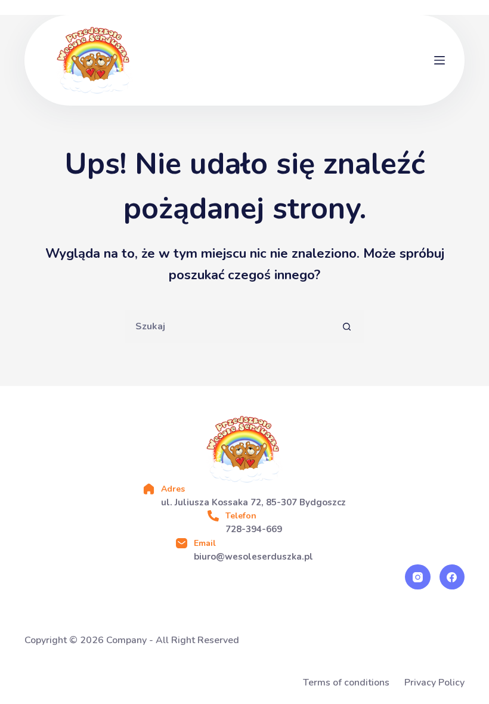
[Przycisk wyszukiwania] (347, 326)
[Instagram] (418, 577)
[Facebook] (452, 577)
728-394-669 (253, 529)
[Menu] (439, 60)
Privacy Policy (434, 683)
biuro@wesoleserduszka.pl (253, 557)
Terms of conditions (346, 683)
